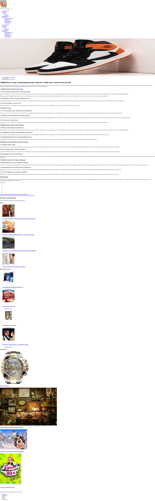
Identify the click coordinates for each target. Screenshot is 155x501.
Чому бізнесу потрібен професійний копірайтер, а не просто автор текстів (18, 234)
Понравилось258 (8, 346)
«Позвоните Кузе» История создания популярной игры (12, 451)
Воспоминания (5, 16)
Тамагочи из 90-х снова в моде (9, 306)
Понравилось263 (8, 327)
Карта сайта (4, 495)
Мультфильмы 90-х (9, 18)
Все (5, 14)
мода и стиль (9, 79)
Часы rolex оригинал (4, 385)
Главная (4, 494)
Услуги (13, 79)
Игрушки (7, 15)
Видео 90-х (4, 17)
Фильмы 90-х (7, 19)
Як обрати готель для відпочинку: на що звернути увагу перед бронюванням (19, 250)
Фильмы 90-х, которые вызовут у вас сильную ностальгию (15, 344)
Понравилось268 (8, 308)
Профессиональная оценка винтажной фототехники (11, 427)
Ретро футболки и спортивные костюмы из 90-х (12, 287)
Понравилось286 (8, 289)
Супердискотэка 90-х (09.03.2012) (7, 487)
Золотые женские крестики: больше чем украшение (13, 266)
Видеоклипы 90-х (8, 21)
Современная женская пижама (9, 325)
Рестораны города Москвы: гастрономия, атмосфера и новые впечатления (18, 218)
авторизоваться (21, 200)
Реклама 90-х (7, 22)
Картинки (4, 11)
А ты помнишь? (5, 10)
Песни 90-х (7, 20)
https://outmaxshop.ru (19, 86)
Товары (4, 12)
